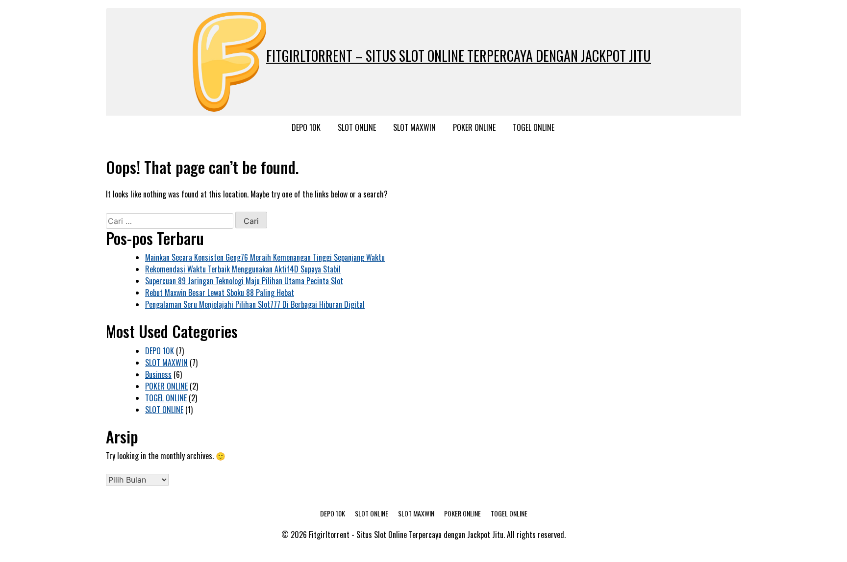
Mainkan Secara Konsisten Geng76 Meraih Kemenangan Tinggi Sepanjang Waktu (265, 257)
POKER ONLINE (474, 127)
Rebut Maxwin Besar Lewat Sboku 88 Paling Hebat (219, 292)
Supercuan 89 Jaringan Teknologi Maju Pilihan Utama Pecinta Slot (244, 281)
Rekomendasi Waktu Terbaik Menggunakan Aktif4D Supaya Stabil (243, 269)
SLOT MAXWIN (414, 127)
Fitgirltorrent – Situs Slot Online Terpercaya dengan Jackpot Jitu (458, 56)
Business (158, 374)
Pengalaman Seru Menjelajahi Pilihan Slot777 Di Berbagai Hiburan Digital (255, 304)
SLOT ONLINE (357, 127)
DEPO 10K (306, 127)
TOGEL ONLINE (533, 127)
